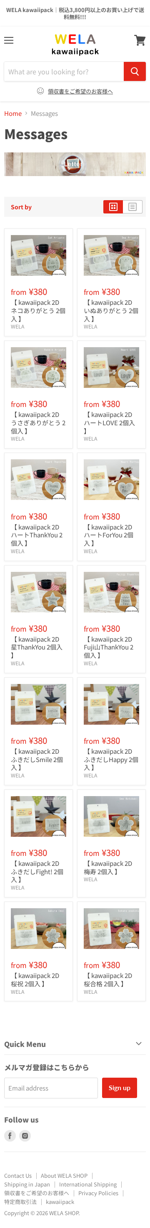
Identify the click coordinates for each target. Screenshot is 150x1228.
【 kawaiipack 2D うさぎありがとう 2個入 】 (38, 422)
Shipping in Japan (27, 1184)
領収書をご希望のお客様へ (80, 91)
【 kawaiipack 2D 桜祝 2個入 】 (35, 979)
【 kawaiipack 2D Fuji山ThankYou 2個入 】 (108, 647)
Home (13, 113)
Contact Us (18, 1175)
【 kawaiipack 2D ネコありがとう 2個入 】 (38, 310)
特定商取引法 (20, 1202)
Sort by (21, 206)
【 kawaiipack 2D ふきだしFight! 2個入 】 (37, 871)
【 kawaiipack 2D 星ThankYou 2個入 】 (36, 647)
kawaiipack (60, 1202)
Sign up (119, 1087)
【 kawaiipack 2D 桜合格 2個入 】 (108, 979)
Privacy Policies (98, 1193)
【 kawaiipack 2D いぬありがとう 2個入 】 (111, 310)
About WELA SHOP (64, 1175)
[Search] (135, 71)
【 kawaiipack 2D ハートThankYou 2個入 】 (36, 534)
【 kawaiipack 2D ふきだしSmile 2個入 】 (37, 759)
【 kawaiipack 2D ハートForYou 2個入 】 (108, 534)
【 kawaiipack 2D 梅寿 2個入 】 (108, 867)
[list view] (132, 206)
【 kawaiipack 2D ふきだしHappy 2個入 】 (111, 759)
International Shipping (88, 1184)
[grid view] (113, 206)
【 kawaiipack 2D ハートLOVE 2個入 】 (109, 422)
